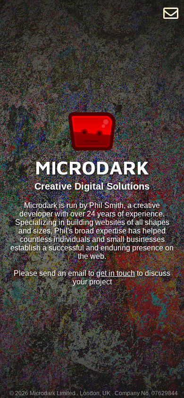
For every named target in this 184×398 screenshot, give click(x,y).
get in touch (115, 273)
